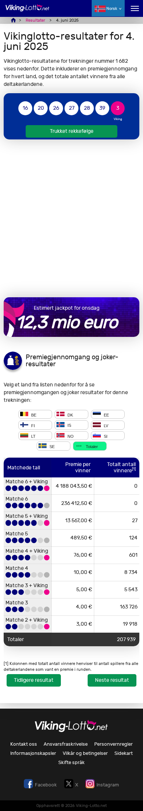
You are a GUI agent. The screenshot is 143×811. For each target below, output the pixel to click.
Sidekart (123, 753)
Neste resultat (112, 680)
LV (105, 425)
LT (33, 436)
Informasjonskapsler (33, 753)
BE (33, 414)
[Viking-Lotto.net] (27, 12)
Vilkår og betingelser (85, 753)
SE (51, 446)
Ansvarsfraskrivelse (66, 744)
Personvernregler (113, 744)
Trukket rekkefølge (72, 131)
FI (32, 425)
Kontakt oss (23, 744)
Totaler (91, 446)
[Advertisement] (71, 218)
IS (68, 425)
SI (105, 436)
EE (106, 414)
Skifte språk (71, 762)
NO (70, 436)
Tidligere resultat (34, 680)
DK (69, 414)
